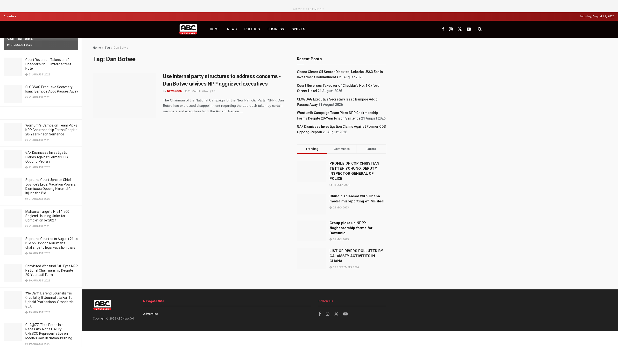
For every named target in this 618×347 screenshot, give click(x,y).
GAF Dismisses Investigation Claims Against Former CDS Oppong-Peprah (47, 157)
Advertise (10, 16)
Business (275, 29)
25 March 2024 (197, 91)
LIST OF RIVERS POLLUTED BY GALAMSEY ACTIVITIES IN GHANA (356, 256)
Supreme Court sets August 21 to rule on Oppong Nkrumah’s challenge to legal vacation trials (51, 243)
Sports (298, 29)
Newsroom (175, 91)
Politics (252, 29)
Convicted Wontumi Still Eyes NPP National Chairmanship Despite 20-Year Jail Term (51, 270)
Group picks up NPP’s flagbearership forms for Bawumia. (351, 228)
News (232, 29)
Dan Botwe (121, 47)
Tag (107, 47)
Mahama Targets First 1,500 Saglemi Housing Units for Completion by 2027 (47, 216)
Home (214, 29)
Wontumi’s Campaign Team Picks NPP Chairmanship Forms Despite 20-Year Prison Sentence (51, 129)
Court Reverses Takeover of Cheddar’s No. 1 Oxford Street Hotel (48, 64)
